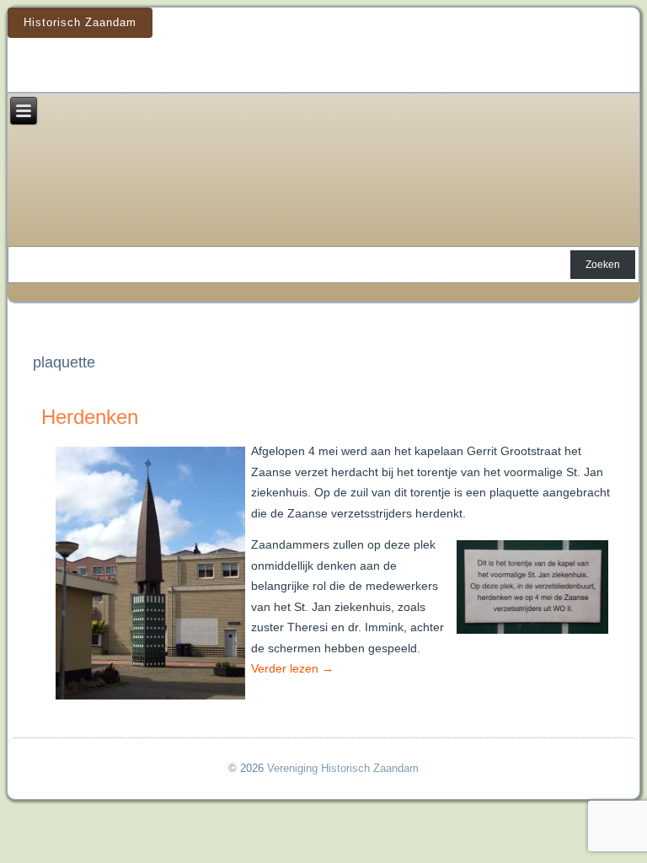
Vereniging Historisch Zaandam (343, 768)
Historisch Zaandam (80, 22)
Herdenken (89, 416)
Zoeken (603, 265)
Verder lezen (292, 668)
